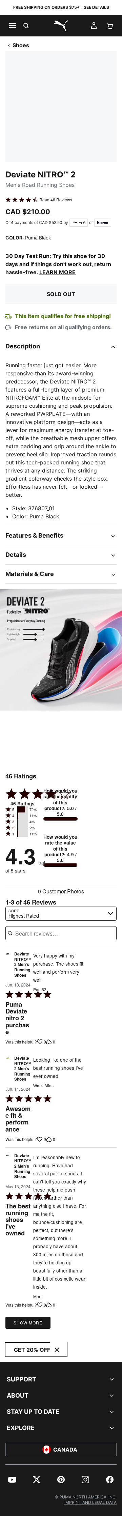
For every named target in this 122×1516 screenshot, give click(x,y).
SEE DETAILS (96, 7)
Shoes (21, 45)
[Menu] (12, 25)
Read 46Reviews (55, 199)
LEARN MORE (57, 272)
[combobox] (61, 914)
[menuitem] (12, 1479)
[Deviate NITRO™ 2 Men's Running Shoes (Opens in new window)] (7, 966)
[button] (22, 809)
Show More (28, 1322)
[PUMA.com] (61, 25)
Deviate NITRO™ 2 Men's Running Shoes (22, 964)
